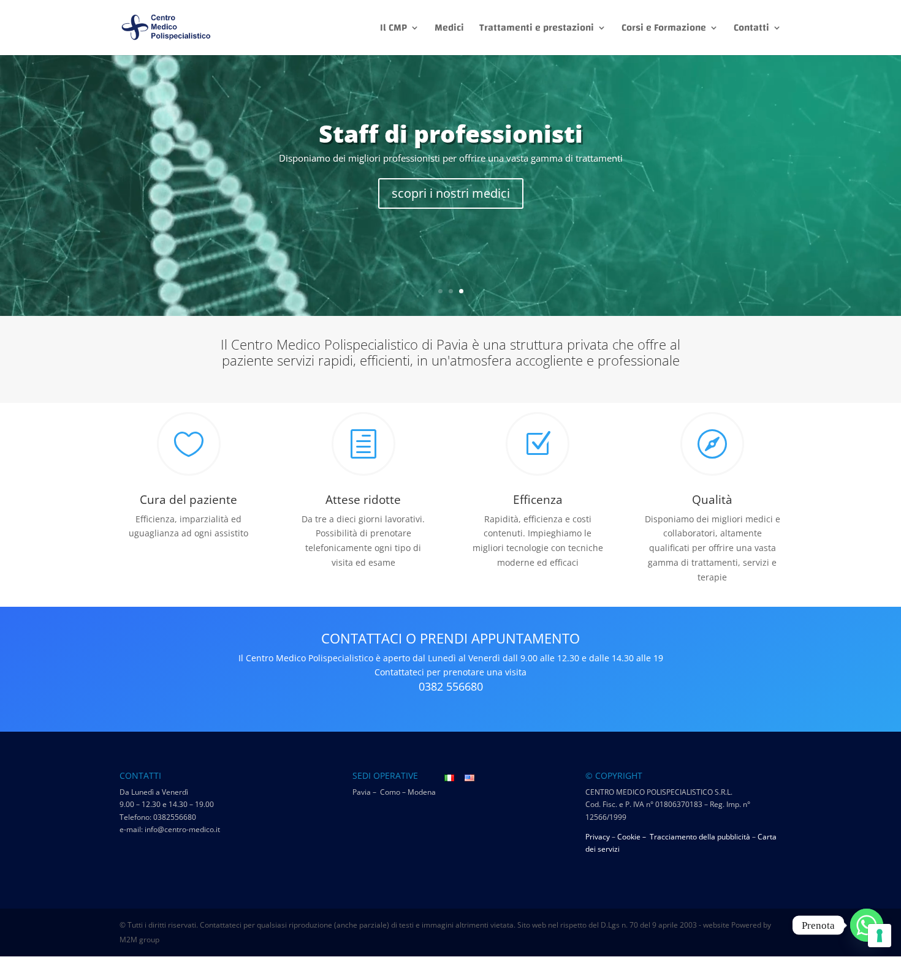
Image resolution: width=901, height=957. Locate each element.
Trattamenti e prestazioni (536, 30)
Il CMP (393, 30)
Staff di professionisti (451, 133)
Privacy (597, 836)
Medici (449, 30)
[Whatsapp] (866, 925)
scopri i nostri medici (451, 193)
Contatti (751, 30)
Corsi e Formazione (664, 30)
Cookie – (632, 836)
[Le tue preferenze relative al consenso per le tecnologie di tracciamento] (879, 935)
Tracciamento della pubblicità (700, 836)
